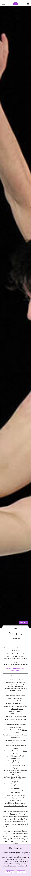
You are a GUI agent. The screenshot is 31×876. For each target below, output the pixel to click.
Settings (9, 872)
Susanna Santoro (15, 727)
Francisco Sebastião (12, 765)
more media (23, 622)
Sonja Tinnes (15, 706)
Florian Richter (17, 711)
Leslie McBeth (16, 703)
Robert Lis (19, 714)
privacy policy (24, 866)
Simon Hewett (18, 680)
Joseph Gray (15, 781)
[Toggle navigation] (28, 3)
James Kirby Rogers (20, 716)
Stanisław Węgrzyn (15, 775)
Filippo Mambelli (9, 806)
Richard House (15, 737)
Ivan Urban (23, 706)
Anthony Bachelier (11, 795)
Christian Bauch (15, 800)
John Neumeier (20, 682)
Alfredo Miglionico (17, 709)
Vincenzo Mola (15, 758)
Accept (21, 872)
